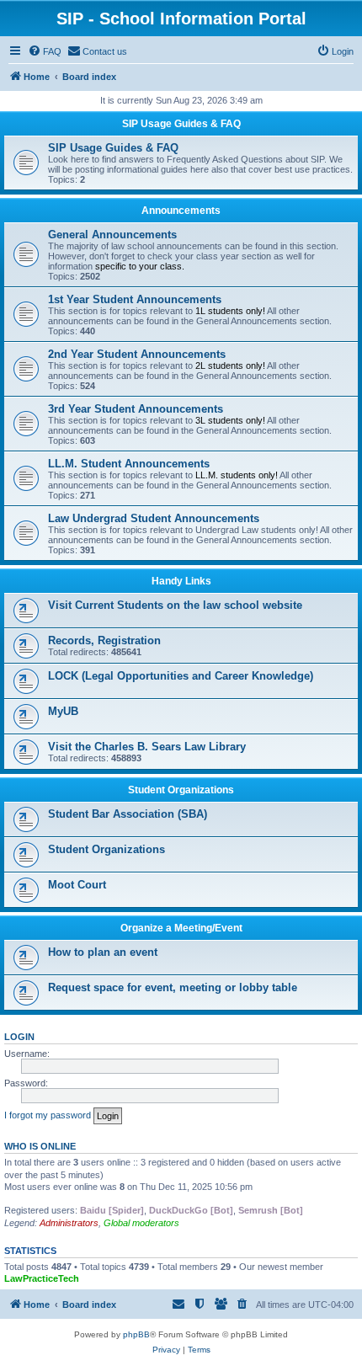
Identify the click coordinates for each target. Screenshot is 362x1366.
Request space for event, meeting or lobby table (172, 987)
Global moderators (141, 1223)
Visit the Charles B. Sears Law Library (147, 746)
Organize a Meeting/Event (181, 928)
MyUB (63, 711)
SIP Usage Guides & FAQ (181, 124)
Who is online (40, 1146)
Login (19, 1037)
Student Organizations (181, 790)
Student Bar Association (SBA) (127, 814)
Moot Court (77, 884)
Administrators (69, 1223)
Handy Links (181, 581)
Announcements (181, 210)
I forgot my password (47, 1115)
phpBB (136, 1334)
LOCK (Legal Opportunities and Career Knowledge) (180, 676)
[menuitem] (44, 51)
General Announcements (112, 234)
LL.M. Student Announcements (129, 463)
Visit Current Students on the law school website (175, 605)
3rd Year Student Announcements (135, 409)
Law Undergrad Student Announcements (153, 518)
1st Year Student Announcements (134, 299)
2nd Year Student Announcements (137, 354)
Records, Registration (104, 640)
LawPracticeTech (41, 1278)
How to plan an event (102, 952)
